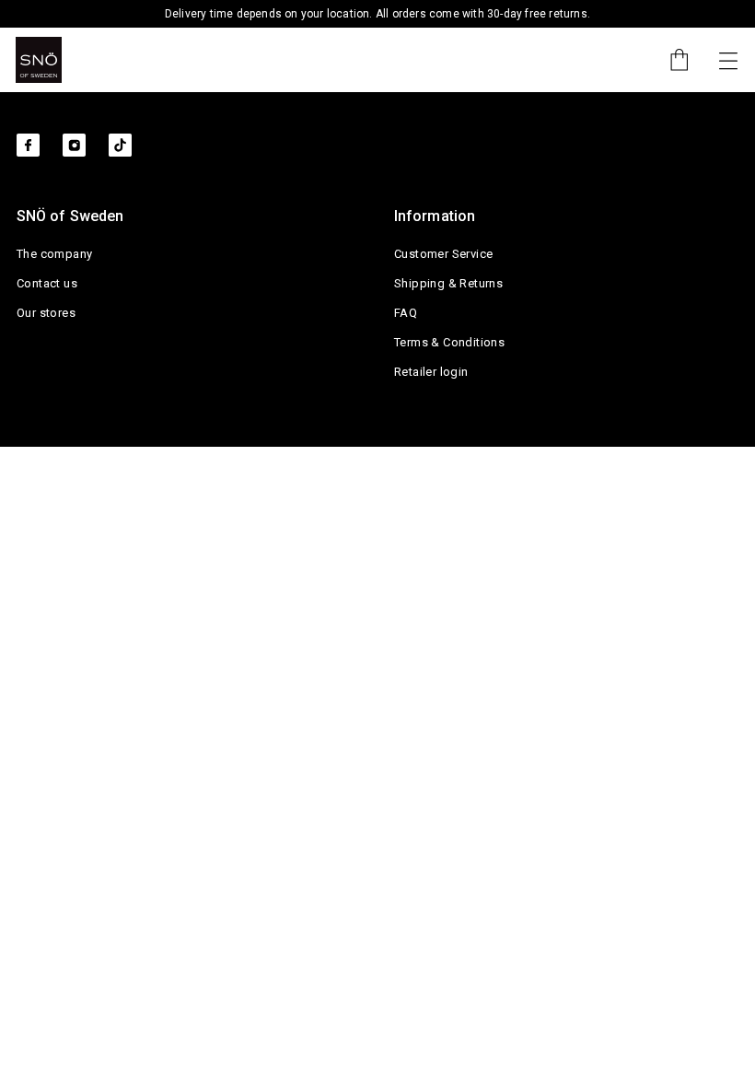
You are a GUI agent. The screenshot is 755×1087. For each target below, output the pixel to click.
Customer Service (443, 254)
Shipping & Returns (448, 283)
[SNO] (39, 60)
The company (54, 254)
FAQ (405, 313)
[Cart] (670, 60)
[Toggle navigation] (728, 60)
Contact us (47, 283)
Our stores (46, 313)
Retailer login (431, 372)
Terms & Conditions (449, 342)
